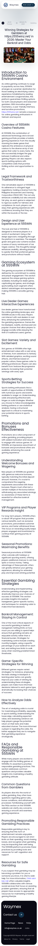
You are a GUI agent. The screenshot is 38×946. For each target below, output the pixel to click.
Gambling (33, 23)
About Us (7, 939)
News (20, 923)
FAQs (28, 923)
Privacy (15, 939)
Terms (22, 939)
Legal (28, 939)
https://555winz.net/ (10, 112)
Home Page (10, 923)
